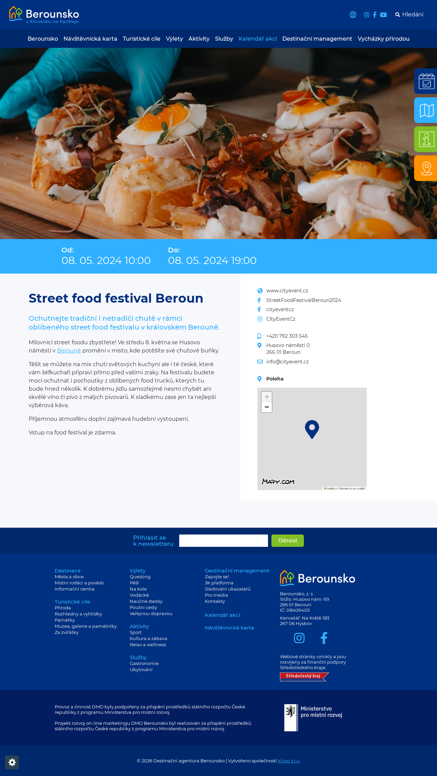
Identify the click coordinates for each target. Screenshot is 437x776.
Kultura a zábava (148, 638)
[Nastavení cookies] (12, 762)
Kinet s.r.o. (289, 760)
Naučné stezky (146, 601)
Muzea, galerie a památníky (86, 626)
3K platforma (219, 582)
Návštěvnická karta (90, 39)
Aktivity (199, 39)
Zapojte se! (217, 576)
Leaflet (330, 488)
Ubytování (141, 669)
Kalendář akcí (258, 39)
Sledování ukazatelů (228, 589)
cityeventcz (280, 309)
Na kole (138, 589)
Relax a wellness (148, 644)
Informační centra (75, 589)
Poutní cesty (143, 607)
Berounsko (43, 39)
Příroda (63, 607)
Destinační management (317, 39)
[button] (312, 429)
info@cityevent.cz (287, 362)
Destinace (68, 570)
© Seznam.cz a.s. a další (351, 488)
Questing (140, 576)
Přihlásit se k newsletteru (153, 541)
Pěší (134, 582)
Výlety (174, 39)
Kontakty (215, 601)
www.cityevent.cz (287, 291)
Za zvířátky (67, 632)
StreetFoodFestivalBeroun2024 (303, 300)
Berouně (69, 350)
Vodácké (139, 595)
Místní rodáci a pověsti (79, 582)
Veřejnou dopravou (151, 613)
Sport (136, 632)
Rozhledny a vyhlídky (78, 613)
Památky (65, 620)
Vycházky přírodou (384, 39)
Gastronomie (144, 663)
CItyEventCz (280, 319)
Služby (224, 39)
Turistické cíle (141, 39)
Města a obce (69, 576)
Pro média (216, 595)
